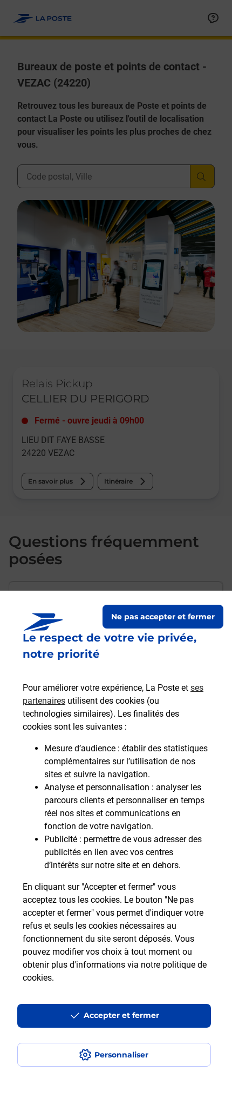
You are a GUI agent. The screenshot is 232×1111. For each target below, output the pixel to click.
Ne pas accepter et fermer (163, 616)
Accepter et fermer (121, 1015)
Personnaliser (121, 1055)
